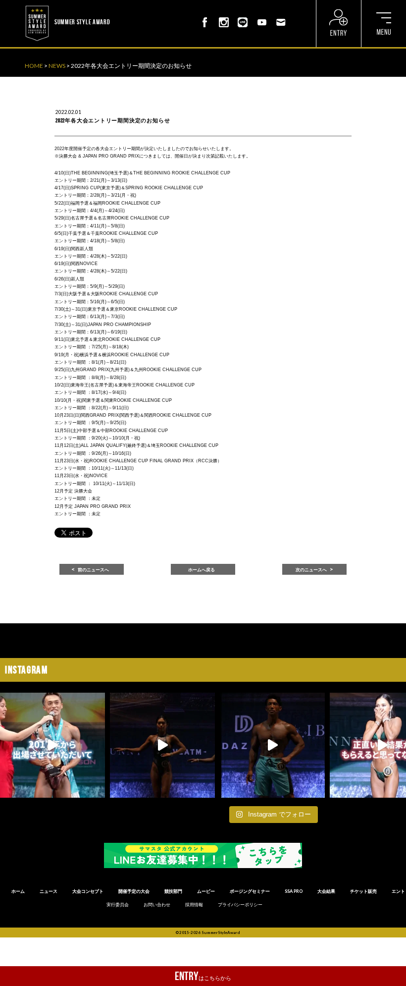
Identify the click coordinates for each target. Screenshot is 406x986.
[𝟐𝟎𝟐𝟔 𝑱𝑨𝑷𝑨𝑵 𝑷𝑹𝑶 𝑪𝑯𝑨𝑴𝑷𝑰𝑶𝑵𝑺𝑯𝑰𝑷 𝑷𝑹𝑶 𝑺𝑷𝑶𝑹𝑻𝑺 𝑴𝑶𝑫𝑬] (52, 745)
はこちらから (203, 976)
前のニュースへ (93, 569)
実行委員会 (117, 904)
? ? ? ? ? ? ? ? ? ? (131, 5)
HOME (34, 65)
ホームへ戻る (201, 569)
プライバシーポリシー (240, 904)
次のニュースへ (311, 569)
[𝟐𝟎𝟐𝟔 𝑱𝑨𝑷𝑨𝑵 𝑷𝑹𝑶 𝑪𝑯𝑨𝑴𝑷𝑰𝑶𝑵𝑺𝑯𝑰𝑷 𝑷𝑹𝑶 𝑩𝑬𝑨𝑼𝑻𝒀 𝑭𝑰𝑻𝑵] (162, 745)
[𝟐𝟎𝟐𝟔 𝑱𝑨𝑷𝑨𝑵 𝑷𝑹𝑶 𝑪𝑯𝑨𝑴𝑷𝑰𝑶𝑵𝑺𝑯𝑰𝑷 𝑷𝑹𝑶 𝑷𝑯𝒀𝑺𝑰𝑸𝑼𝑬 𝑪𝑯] (272, 745)
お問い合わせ (157, 904)
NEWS (57, 65)
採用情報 (194, 904)
